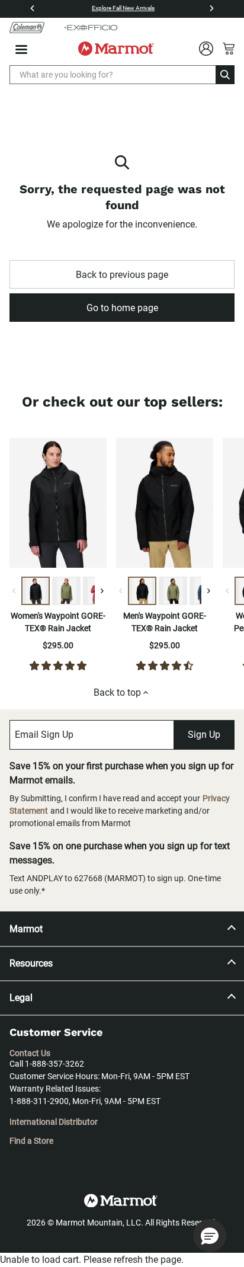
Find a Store (31, 1141)
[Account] (206, 48)
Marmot (26, 929)
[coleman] (27, 27)
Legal (21, 997)
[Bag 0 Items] (228, 48)
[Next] (211, 8)
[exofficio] (90, 27)
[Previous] (32, 8)
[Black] (35, 591)
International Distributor (53, 1122)
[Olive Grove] (66, 591)
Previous (107, 505)
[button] (209, 1235)
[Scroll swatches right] (102, 591)
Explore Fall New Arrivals (123, 8)
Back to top (117, 692)
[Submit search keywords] (225, 74)
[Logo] (116, 48)
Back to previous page (122, 274)
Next (115, 505)
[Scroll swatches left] (14, 591)
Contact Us (29, 1053)
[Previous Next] (58, 505)
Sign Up (204, 734)
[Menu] (21, 49)
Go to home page (122, 307)
